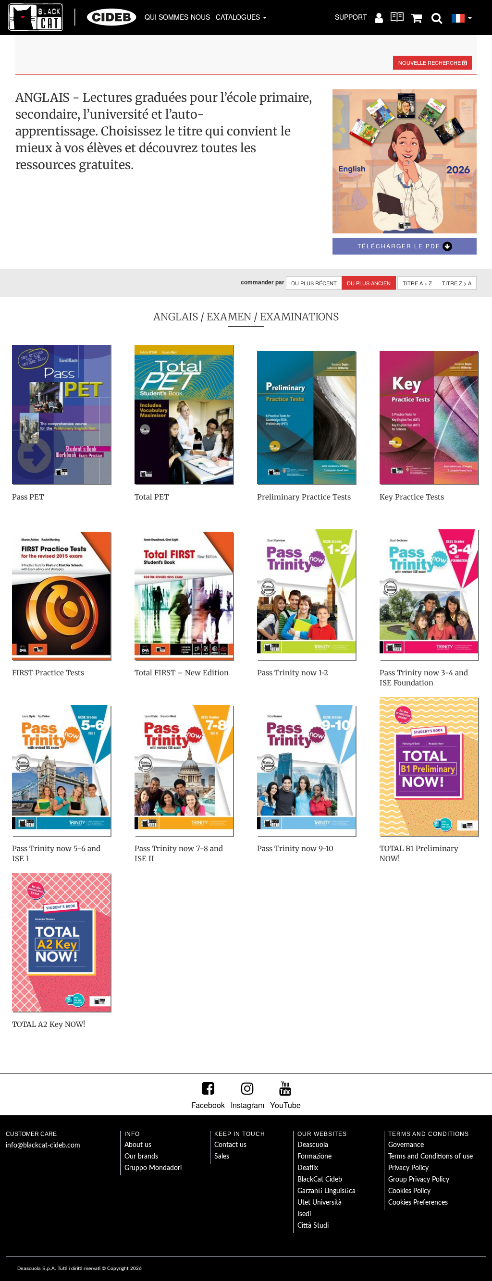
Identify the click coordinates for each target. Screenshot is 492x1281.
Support (351, 17)
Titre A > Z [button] (417, 283)
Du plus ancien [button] (369, 283)
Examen (229, 316)
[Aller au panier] (416, 17)
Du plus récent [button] (314, 283)
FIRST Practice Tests (48, 672)
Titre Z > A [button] (456, 283)
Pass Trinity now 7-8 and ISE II (179, 853)
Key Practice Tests (412, 496)
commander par (262, 282)
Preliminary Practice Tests (304, 496)
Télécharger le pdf (400, 246)
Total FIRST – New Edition (182, 672)
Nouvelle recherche (430, 62)
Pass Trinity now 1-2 (292, 672)
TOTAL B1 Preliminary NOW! (419, 853)
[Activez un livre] (397, 17)
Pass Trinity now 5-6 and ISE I (56, 853)
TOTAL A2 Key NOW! (48, 1024)
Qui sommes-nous (177, 17)
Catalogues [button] (239, 17)
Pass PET (28, 496)
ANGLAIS (175, 316)
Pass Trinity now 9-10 (295, 848)
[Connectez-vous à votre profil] (379, 17)
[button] (437, 17)
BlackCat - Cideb (72, 17)
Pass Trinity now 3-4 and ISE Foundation (424, 677)
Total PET (152, 496)
